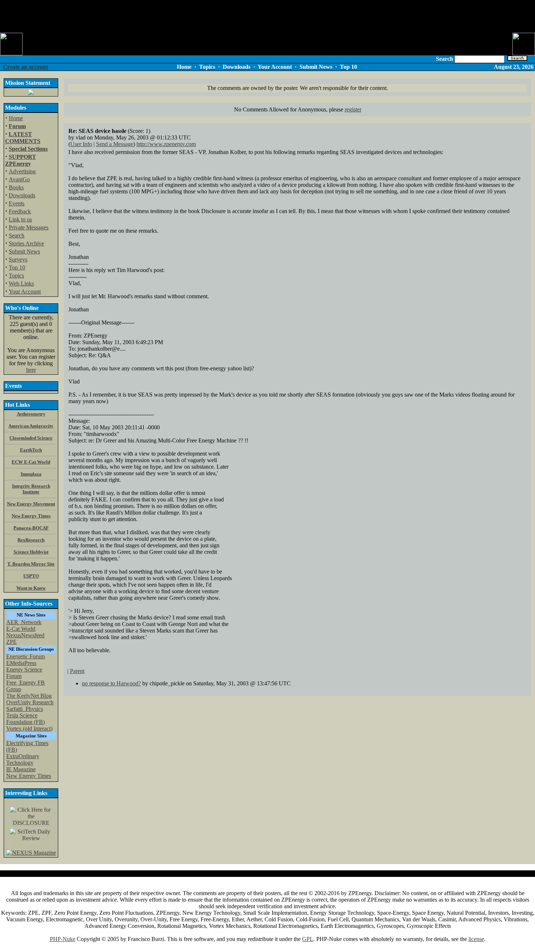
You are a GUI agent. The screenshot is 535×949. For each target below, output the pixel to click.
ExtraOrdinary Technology (22, 759)
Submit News (24, 251)
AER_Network (23, 622)
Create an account (25, 67)
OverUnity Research (30, 702)
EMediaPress (21, 663)
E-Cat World (20, 629)
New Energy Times (28, 776)
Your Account (25, 291)
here (31, 370)
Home (16, 118)
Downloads (22, 195)
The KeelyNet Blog (29, 696)
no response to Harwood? (111, 683)
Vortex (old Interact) (29, 728)
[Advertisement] (267, 16)
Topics (16, 275)
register (353, 109)
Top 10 (17, 267)
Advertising (22, 171)
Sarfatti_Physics (24, 709)
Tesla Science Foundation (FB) (25, 718)
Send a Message (114, 144)
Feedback (20, 211)
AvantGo (19, 179)
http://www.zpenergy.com (166, 144)
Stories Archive (26, 243)
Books (16, 187)
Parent (77, 671)
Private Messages (28, 227)
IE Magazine (21, 769)
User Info (81, 144)
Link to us (20, 219)
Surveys (18, 259)
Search (16, 235)
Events (16, 203)
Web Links (21, 283)
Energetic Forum (25, 656)
